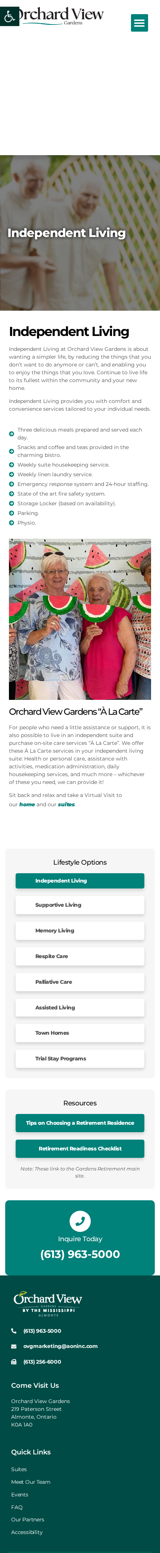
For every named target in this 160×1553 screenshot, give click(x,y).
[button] (139, 23)
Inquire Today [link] (80, 1239)
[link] (9, 16)
